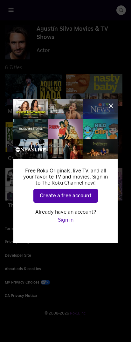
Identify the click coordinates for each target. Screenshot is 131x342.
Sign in (65, 220)
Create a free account (66, 195)
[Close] (111, 106)
